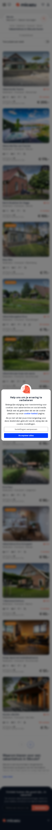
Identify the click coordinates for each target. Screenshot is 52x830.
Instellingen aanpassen (26, 429)
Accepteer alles (26, 435)
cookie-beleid (31, 413)
